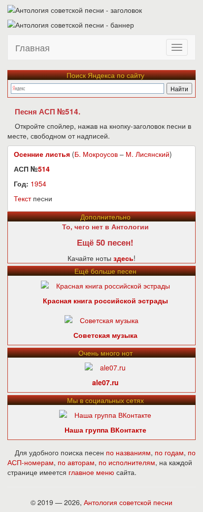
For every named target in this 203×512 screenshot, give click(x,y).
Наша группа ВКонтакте (105, 430)
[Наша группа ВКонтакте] (105, 414)
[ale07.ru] (105, 366)
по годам (169, 452)
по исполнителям (127, 462)
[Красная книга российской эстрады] (105, 285)
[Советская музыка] (101, 319)
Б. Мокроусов (96, 154)
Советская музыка (105, 335)
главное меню (91, 472)
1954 (38, 183)
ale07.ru (105, 382)
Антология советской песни (128, 502)
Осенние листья (42, 154)
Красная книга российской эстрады (105, 300)
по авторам (76, 462)
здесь (123, 258)
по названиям (128, 452)
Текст (22, 198)
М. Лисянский (147, 154)
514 (44, 169)
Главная (32, 47)
